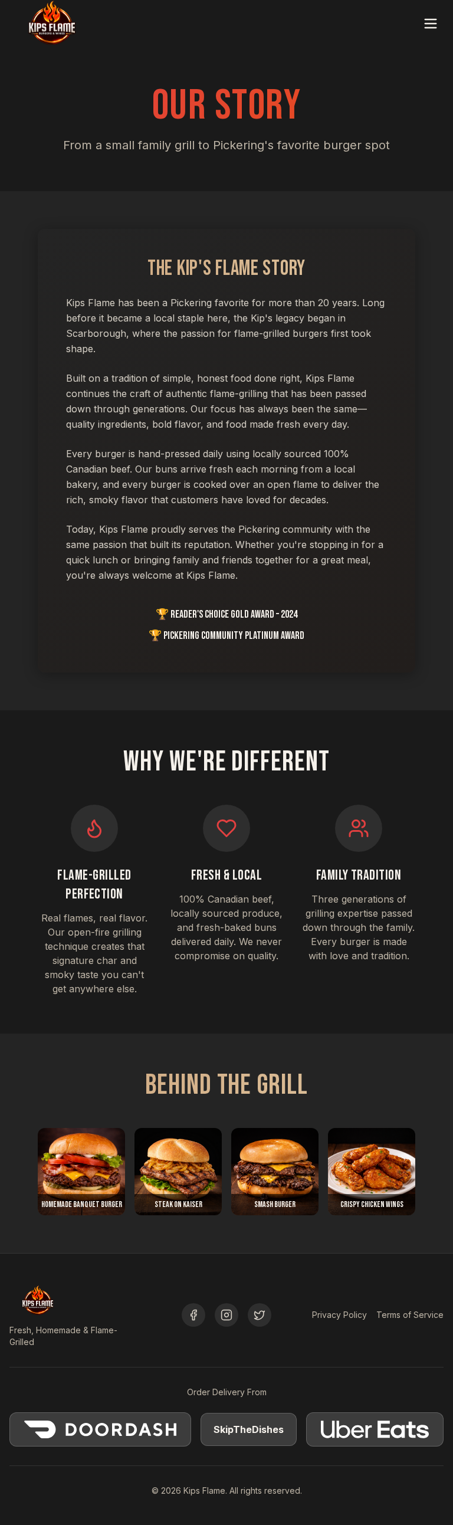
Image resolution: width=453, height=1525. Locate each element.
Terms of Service (410, 1315)
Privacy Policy (339, 1315)
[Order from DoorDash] (100, 1429)
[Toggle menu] (431, 24)
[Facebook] (193, 1315)
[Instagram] (226, 1315)
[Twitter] (259, 1315)
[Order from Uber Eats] (375, 1429)
